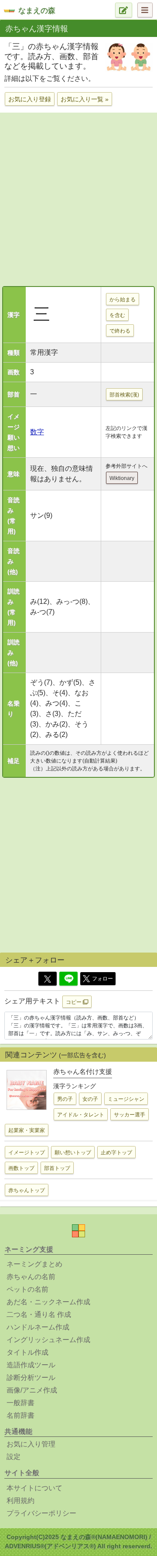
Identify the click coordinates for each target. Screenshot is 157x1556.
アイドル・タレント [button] (80, 1115)
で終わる (119, 331)
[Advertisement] (78, 198)
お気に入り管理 (31, 1444)
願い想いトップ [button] (73, 1153)
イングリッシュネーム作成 (48, 1339)
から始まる (122, 300)
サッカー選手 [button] (129, 1115)
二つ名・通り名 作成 (39, 1314)
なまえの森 (36, 11)
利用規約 (20, 1500)
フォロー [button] (102, 979)
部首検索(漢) (124, 395)
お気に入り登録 (29, 99)
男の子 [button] (65, 1099)
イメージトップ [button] (26, 1153)
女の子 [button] (90, 1099)
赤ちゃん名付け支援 (82, 1071)
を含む (117, 315)
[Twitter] (47, 979)
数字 (37, 432)
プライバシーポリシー (41, 1513)
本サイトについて (34, 1488)
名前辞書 (20, 1415)
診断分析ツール (31, 1377)
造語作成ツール (31, 1365)
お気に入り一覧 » (85, 99)
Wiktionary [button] (121, 478)
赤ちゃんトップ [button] (26, 1190)
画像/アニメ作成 (32, 1390)
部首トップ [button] (57, 1168)
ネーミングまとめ (34, 1264)
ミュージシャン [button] (126, 1099)
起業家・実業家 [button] (26, 1130)
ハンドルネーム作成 (38, 1327)
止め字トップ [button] (116, 1153)
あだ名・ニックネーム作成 (48, 1302)
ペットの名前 (27, 1289)
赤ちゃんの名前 (31, 1276)
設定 (13, 1456)
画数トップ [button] (21, 1168)
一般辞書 (20, 1402)
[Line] (68, 979)
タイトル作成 (27, 1352)
